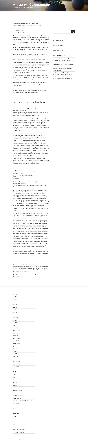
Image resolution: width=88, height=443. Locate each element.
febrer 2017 (15, 315)
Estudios (15, 385)
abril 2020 (15, 296)
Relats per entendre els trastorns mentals (22, 400)
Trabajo (14, 408)
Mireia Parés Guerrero (31, 4)
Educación (15, 380)
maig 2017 (15, 307)
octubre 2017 (16, 302)
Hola (32, 14)
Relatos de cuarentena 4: (58, 48)
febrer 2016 (15, 325)
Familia (14, 387)
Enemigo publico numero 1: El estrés (65, 64)
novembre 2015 (16, 333)
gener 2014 (15, 359)
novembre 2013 (16, 364)
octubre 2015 (16, 335)
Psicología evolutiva (17, 395)
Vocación (15, 416)
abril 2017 (15, 309)
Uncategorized (16, 413)
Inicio (26, 14)
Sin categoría (16, 403)
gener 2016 (15, 327)
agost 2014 (15, 346)
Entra (14, 424)
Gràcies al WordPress (17, 439)
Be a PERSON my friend (58, 40)
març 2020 (15, 299)
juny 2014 (15, 351)
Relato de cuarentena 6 (58, 42)
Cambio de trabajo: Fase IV (67, 74)
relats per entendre (17, 398)
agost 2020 (15, 294)
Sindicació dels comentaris (19, 429)
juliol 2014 (15, 348)
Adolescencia (16, 374)
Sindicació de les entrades (18, 427)
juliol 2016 (15, 320)
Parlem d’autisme (20, 32)
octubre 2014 (16, 340)
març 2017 (15, 312)
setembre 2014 (16, 343)
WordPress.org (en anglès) (19, 432)
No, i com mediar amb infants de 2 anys (29, 102)
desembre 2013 (16, 361)
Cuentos (37, 14)
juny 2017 (15, 304)
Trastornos (15, 411)
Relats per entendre (18, 14)
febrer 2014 (15, 356)
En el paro (15, 382)
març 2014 (15, 353)
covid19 (14, 377)
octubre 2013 (16, 366)
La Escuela (15, 393)
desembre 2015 (16, 330)
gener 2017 (15, 317)
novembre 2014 (16, 338)
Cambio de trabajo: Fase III (67, 78)
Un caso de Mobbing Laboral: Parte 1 (65, 60)
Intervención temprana (18, 390)
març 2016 (15, 322)
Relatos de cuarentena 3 (58, 50)
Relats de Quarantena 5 (58, 45)
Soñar (14, 405)
